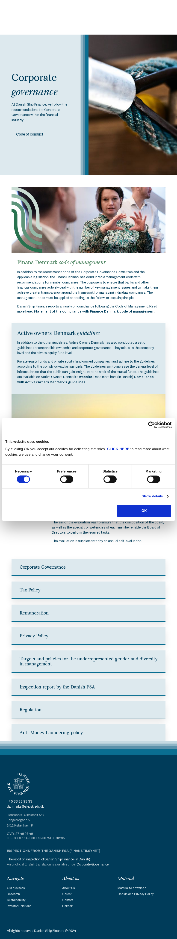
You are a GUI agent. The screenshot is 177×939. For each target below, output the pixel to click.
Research (13, 894)
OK (144, 511)
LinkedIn (68, 906)
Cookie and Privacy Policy (136, 894)
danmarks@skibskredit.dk (25, 806)
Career (66, 894)
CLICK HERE (118, 449)
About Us (68, 888)
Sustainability (16, 900)
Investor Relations (19, 906)
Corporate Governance (93, 864)
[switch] (66, 479)
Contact (67, 900)
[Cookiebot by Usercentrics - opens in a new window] (151, 424)
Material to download (132, 888)
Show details (152, 496)
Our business (16, 888)
